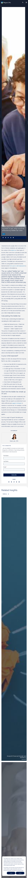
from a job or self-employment (17, 266)
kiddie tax (13, 250)
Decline (20, 873)
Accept (11, 873)
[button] (3, 238)
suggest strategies (16, 403)
